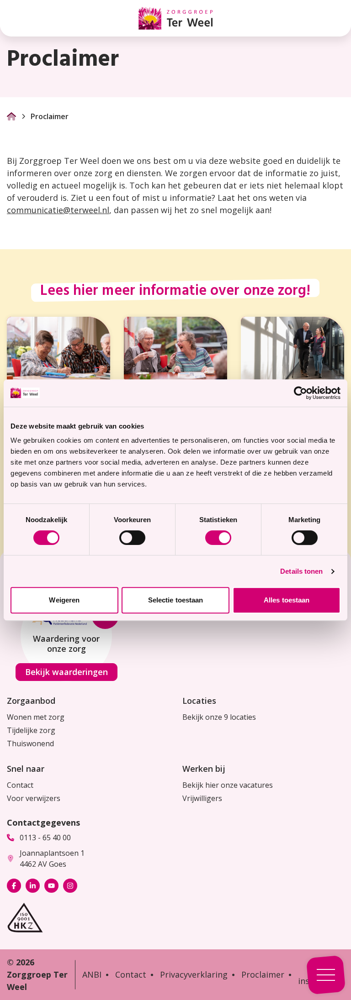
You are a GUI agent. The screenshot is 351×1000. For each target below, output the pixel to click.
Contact (20, 785)
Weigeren (64, 600)
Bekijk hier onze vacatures (227, 785)
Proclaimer (262, 974)
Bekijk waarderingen (66, 671)
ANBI (91, 974)
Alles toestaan (286, 600)
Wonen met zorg (35, 717)
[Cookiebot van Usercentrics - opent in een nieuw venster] (300, 393)
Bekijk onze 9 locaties (219, 717)
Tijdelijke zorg (31, 730)
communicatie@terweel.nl (58, 209)
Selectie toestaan (175, 600)
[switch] (132, 537)
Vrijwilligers (202, 798)
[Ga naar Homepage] (11, 116)
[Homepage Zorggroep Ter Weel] (175, 18)
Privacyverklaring (194, 974)
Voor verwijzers (33, 798)
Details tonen (301, 571)
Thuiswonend (30, 743)
